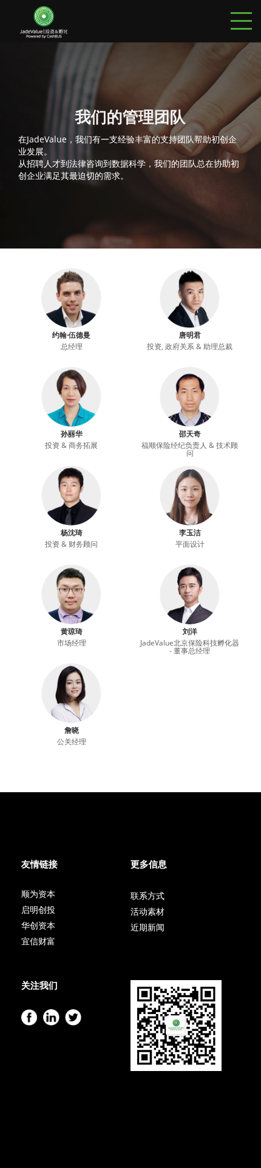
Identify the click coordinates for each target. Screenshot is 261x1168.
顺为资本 (38, 893)
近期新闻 (147, 927)
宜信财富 (38, 941)
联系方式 (147, 895)
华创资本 (38, 925)
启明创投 (38, 909)
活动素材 (147, 911)
